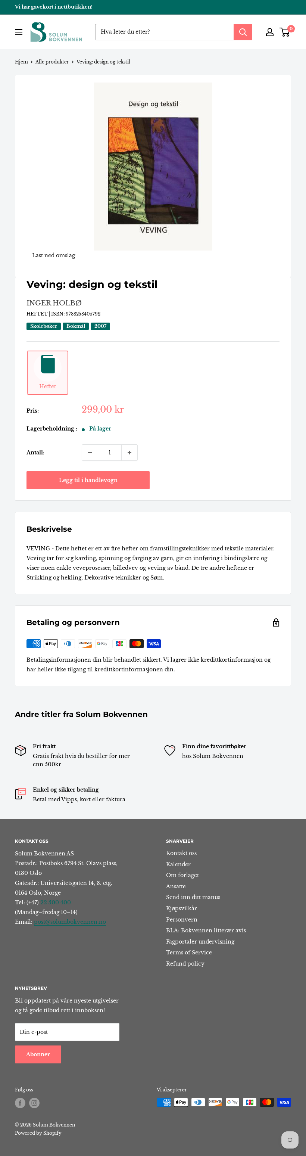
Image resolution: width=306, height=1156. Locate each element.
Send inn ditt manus (193, 897)
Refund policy (185, 963)
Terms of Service (189, 952)
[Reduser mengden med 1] (90, 452)
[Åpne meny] (18, 32)
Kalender (178, 864)
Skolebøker (43, 326)
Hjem (21, 62)
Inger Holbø (54, 303)
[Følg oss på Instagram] (34, 1103)
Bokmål (75, 326)
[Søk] (243, 32)
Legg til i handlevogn (88, 480)
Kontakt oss (181, 853)
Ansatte (176, 886)
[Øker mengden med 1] (129, 452)
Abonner (38, 1054)
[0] (285, 32)
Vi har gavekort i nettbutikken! (54, 7)
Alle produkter (52, 62)
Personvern (181, 919)
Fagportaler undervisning (200, 941)
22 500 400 (55, 902)
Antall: (35, 452)
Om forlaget (182, 875)
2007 (100, 326)
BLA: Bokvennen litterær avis (206, 930)
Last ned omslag (53, 255)
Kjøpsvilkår (181, 908)
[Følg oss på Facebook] (20, 1103)
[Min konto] (270, 32)
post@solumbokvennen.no (70, 922)
